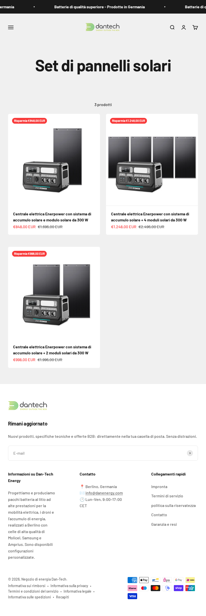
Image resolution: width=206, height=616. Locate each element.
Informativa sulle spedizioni (29, 597)
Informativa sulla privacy (69, 586)
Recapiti (62, 597)
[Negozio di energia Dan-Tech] (103, 406)
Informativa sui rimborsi (26, 586)
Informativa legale (77, 591)
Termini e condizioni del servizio (33, 591)
